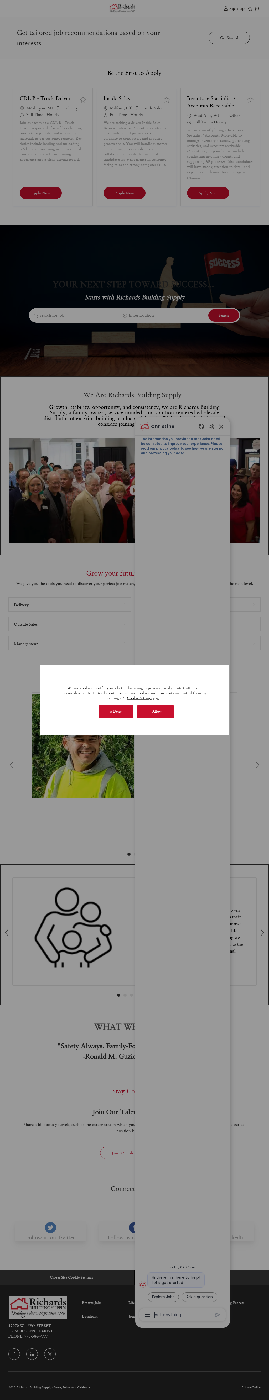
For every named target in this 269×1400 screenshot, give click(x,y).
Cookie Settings (139, 698)
